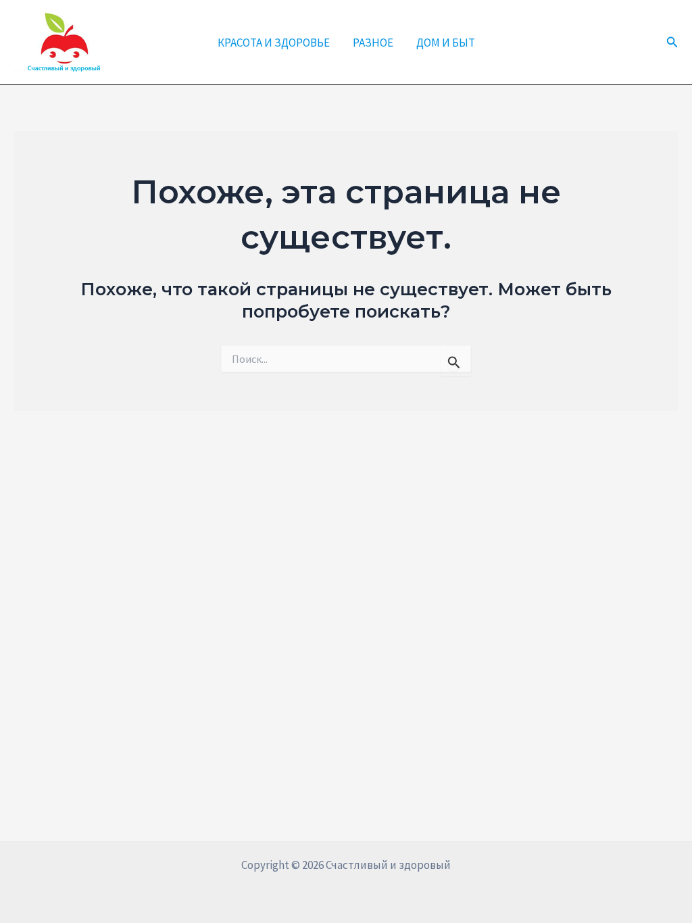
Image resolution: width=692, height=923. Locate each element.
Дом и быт (445, 42)
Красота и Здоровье (274, 42)
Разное (373, 42)
